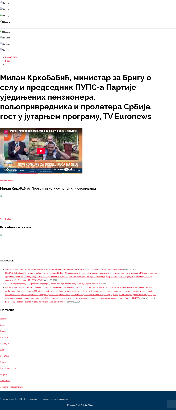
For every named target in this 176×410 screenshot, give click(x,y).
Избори (3, 331)
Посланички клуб (8, 368)
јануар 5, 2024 (11, 57)
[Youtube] (1, 26)
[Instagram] (0, 26)
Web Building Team (84, 405)
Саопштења (5, 381)
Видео (8, 61)
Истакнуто (4, 343)
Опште (3, 362)
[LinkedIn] (2, 26)
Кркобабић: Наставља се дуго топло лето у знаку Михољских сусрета (35, 302)
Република (4, 374)
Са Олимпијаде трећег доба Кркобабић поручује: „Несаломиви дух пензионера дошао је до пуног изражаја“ (52, 284)
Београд (3, 319)
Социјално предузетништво (12, 387)
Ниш (2, 350)
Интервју (4, 337)
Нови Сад (4, 356)
